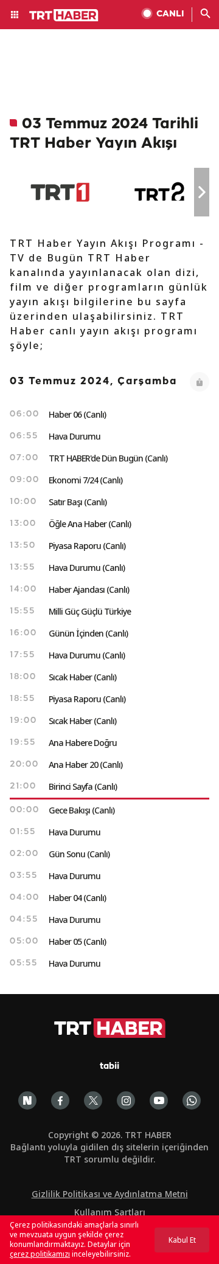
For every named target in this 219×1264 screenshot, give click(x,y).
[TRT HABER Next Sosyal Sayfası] (27, 1100)
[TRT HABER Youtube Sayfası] (159, 1100)
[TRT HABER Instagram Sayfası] (126, 1100)
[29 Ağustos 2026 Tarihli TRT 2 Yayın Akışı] (160, 192)
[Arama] (205, 14)
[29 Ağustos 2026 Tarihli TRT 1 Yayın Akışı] (60, 192)
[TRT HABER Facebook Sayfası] (60, 1100)
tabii (109, 1066)
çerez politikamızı (40, 1254)
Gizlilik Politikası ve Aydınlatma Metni (110, 1194)
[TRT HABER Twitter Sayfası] (93, 1100)
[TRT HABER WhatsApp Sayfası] (191, 1100)
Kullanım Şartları (109, 1212)
